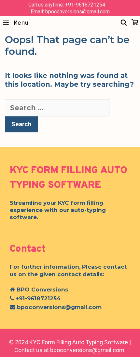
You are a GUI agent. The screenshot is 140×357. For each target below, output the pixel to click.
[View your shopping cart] (135, 22)
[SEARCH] (124, 22)
